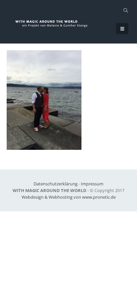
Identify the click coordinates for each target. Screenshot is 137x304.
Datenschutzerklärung (55, 184)
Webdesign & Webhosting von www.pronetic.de (69, 197)
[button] (125, 10)
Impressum (92, 184)
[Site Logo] (54, 23)
